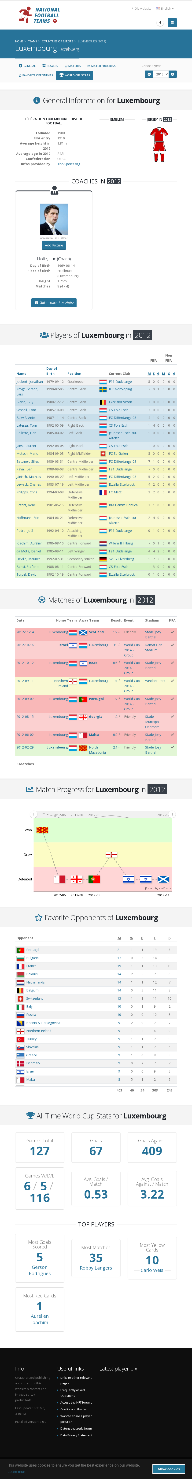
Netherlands (35, 982)
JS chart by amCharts (158, 888)
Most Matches (96, 1247)
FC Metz (115, 492)
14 (119, 974)
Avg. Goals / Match (96, 1181)
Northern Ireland (38, 1030)
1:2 (115, 632)
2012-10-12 (25, 662)
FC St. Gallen (118, 453)
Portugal (32, 949)
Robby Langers (96, 1268)
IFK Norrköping (120, 389)
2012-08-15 (25, 716)
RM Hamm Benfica (123, 505)
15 (119, 966)
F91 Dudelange (120, 381)
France (31, 966)
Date (20, 620)
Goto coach (56, 302)
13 (119, 998)
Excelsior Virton (120, 402)
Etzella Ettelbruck (122, 484)
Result (116, 620)
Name (21, 373)
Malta (30, 1079)
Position (74, 373)
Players (52, 66)
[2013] (173, 74)
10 (119, 1006)
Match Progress (103, 66)
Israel (30, 1071)
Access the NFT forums (76, 1402)
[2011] (149, 74)
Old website (142, 9)
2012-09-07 (25, 699)
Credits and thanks (73, 1409)
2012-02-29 (25, 747)
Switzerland (35, 998)
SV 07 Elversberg (121, 559)
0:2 (115, 734)
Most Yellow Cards (152, 1247)
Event (129, 620)
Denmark (33, 1063)
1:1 (115, 680)
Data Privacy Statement (76, 1435)
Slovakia (32, 1047)
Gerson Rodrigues (40, 1270)
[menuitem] (102, 814)
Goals (96, 1140)
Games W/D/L (39, 1176)
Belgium (32, 990)
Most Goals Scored (39, 1244)
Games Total (39, 1140)
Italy (29, 1006)
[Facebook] (160, 22)
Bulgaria (32, 958)
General (29, 66)
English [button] (166, 9)
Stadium (152, 620)
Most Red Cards (39, 1295)
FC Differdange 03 (122, 417)
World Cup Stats (77, 75)
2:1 (115, 747)
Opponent (24, 938)
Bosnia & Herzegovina (43, 1023)
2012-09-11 (25, 680)
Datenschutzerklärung (76, 1429)
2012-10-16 (25, 645)
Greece (31, 1055)
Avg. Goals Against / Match (152, 1181)
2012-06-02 (25, 734)
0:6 (115, 662)
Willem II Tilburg (121, 543)
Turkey (31, 1039)
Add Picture (54, 245)
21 (119, 949)
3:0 (115, 645)
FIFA (172, 620)
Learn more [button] (16, 1472)
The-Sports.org (68, 164)
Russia (31, 1014)
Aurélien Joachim (40, 1319)
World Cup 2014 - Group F (132, 650)
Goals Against (152, 1140)
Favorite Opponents (37, 75)
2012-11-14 (25, 632)
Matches (74, 66)
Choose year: (152, 65)
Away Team (89, 620)
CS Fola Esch (118, 410)
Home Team (66, 620)
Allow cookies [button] (169, 1469)
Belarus (32, 974)
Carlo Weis (152, 1270)
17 (119, 958)
